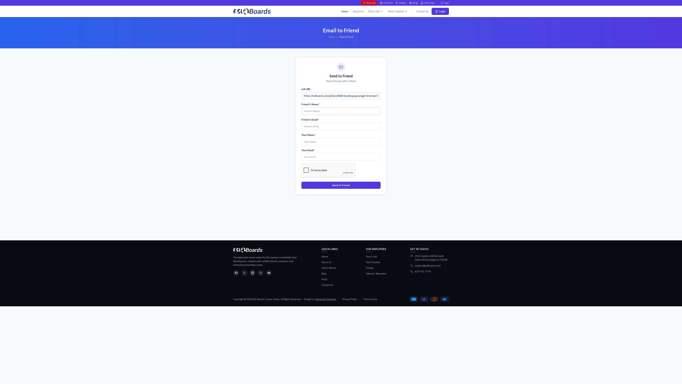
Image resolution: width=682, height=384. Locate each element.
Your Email (308, 150)
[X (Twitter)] (244, 273)
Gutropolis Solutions (325, 299)
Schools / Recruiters (376, 273)
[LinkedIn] (252, 273)
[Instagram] (261, 273)
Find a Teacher (396, 11)
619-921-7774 (423, 271)
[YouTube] (269, 273)
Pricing (369, 267)
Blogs (415, 2)
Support (402, 2)
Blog (324, 273)
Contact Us (327, 285)
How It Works (329, 267)
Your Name (308, 134)
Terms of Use (370, 299)
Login (446, 2)
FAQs (324, 279)
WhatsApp (429, 2)
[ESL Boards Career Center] (247, 249)
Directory (388, 2)
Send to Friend (341, 185)
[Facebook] (236, 273)
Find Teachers (373, 262)
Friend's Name (310, 104)
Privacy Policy (350, 299)
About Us (358, 11)
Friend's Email (310, 119)
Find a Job (374, 11)
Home (344, 11)
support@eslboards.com (428, 265)
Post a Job (370, 2)
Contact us (422, 11)
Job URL (306, 88)
